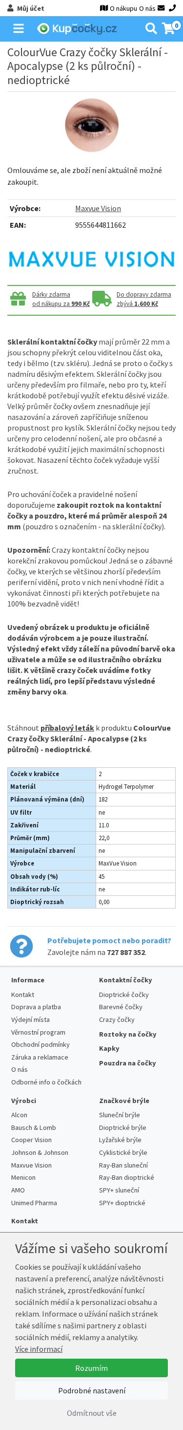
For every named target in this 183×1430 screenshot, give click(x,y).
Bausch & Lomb (33, 1127)
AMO (18, 1190)
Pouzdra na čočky (127, 1063)
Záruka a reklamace (39, 1057)
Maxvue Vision (98, 208)
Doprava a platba (36, 1006)
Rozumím (91, 1368)
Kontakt (22, 994)
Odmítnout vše (92, 1413)
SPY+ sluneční (119, 1190)
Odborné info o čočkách (46, 1082)
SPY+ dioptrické (122, 1202)
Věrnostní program (38, 1032)
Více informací (38, 1349)
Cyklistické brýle (123, 1152)
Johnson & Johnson (39, 1152)
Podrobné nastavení (91, 1390)
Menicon (23, 1177)
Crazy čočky (117, 1019)
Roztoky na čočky (128, 1034)
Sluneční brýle (119, 1114)
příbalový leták (67, 728)
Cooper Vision (31, 1139)
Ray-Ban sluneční (123, 1165)
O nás (147, 8)
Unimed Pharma (34, 1202)
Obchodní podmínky (40, 1044)
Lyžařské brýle (120, 1139)
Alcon (19, 1114)
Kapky (109, 1048)
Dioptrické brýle (122, 1127)
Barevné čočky (120, 1006)
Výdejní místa (30, 1019)
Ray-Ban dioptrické (126, 1177)
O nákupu (123, 8)
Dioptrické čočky (124, 994)
